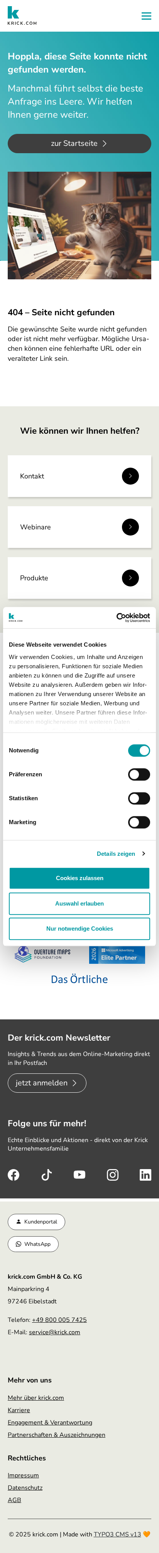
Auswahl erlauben (79, 903)
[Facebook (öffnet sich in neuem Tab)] (13, 1174)
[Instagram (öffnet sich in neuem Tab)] (112, 1174)
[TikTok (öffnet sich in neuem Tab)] (46, 1174)
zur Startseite (74, 143)
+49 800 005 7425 (59, 1320)
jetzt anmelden (42, 1083)
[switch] (139, 774)
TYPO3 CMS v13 (117, 1534)
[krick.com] (22, 15)
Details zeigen (116, 853)
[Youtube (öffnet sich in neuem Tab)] (79, 1174)
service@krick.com (54, 1332)
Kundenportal (40, 1221)
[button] (146, 16)
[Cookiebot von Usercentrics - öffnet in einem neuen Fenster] (116, 618)
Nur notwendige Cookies (79, 928)
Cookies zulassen (79, 878)
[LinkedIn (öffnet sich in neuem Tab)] (145, 1174)
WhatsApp (37, 1244)
